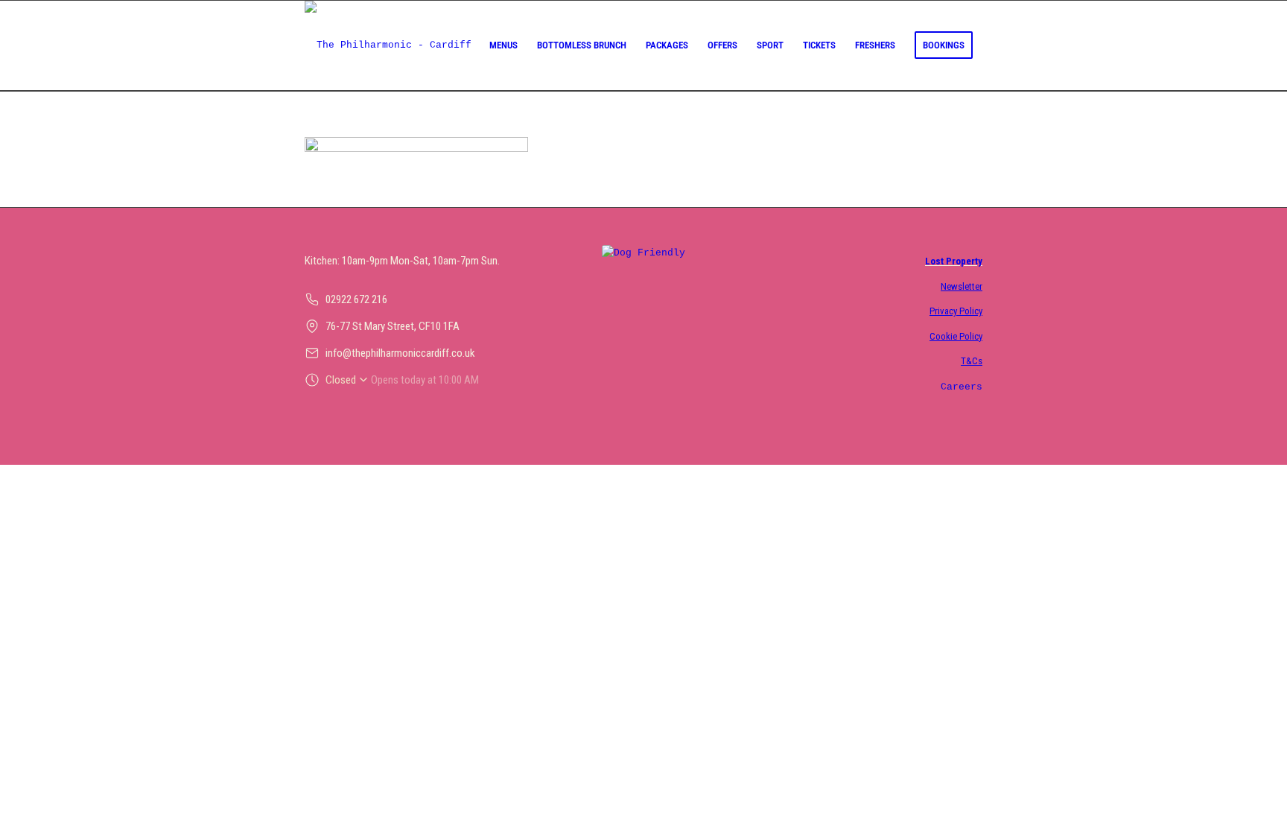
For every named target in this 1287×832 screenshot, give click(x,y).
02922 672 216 (356, 299)
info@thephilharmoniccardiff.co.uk (400, 353)
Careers (961, 387)
